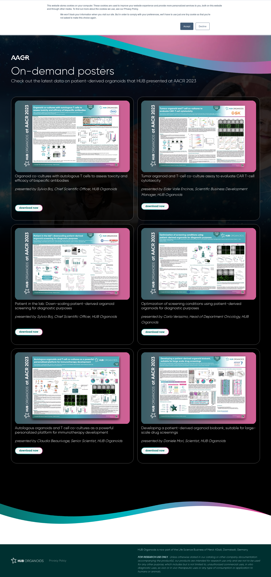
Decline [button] (202, 26)
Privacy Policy (57, 560)
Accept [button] (186, 26)
